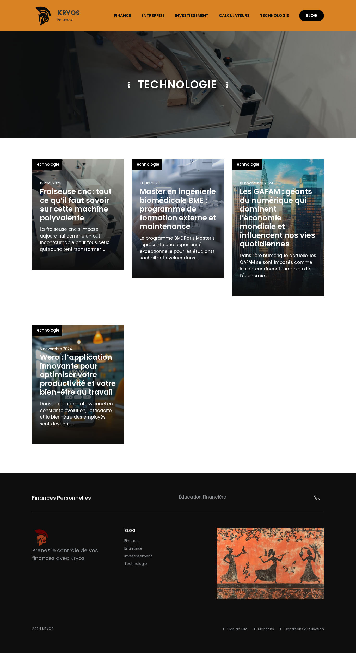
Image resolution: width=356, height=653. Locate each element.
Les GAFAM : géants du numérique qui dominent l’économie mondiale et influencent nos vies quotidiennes (277, 217)
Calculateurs (234, 15)
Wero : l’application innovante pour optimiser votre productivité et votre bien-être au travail (78, 374)
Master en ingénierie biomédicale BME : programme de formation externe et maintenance (178, 209)
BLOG (311, 15)
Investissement (191, 15)
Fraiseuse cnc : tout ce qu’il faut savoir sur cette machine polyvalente (76, 204)
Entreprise (153, 15)
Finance (122, 15)
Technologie (274, 15)
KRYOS (68, 12)
